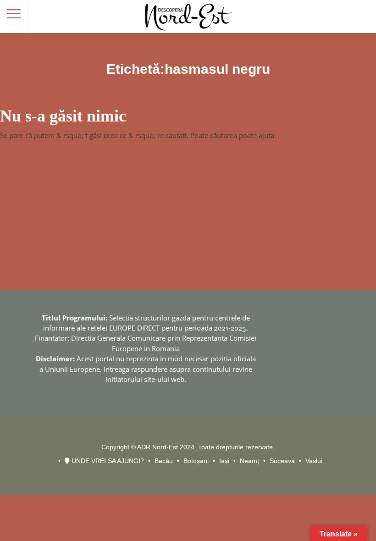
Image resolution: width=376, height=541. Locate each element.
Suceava (282, 460)
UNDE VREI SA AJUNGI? (107, 460)
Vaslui (313, 460)
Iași (224, 460)
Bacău (164, 460)
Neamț (249, 460)
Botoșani (196, 460)
